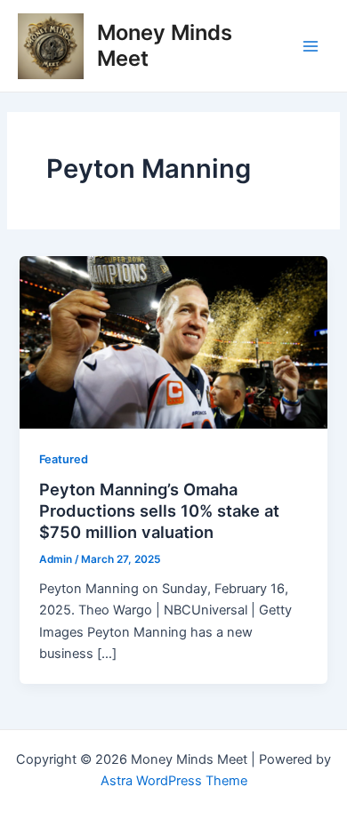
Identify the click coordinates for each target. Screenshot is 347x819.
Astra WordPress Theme (174, 781)
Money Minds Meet (164, 45)
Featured (63, 459)
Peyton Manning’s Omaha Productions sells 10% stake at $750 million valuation (159, 510)
